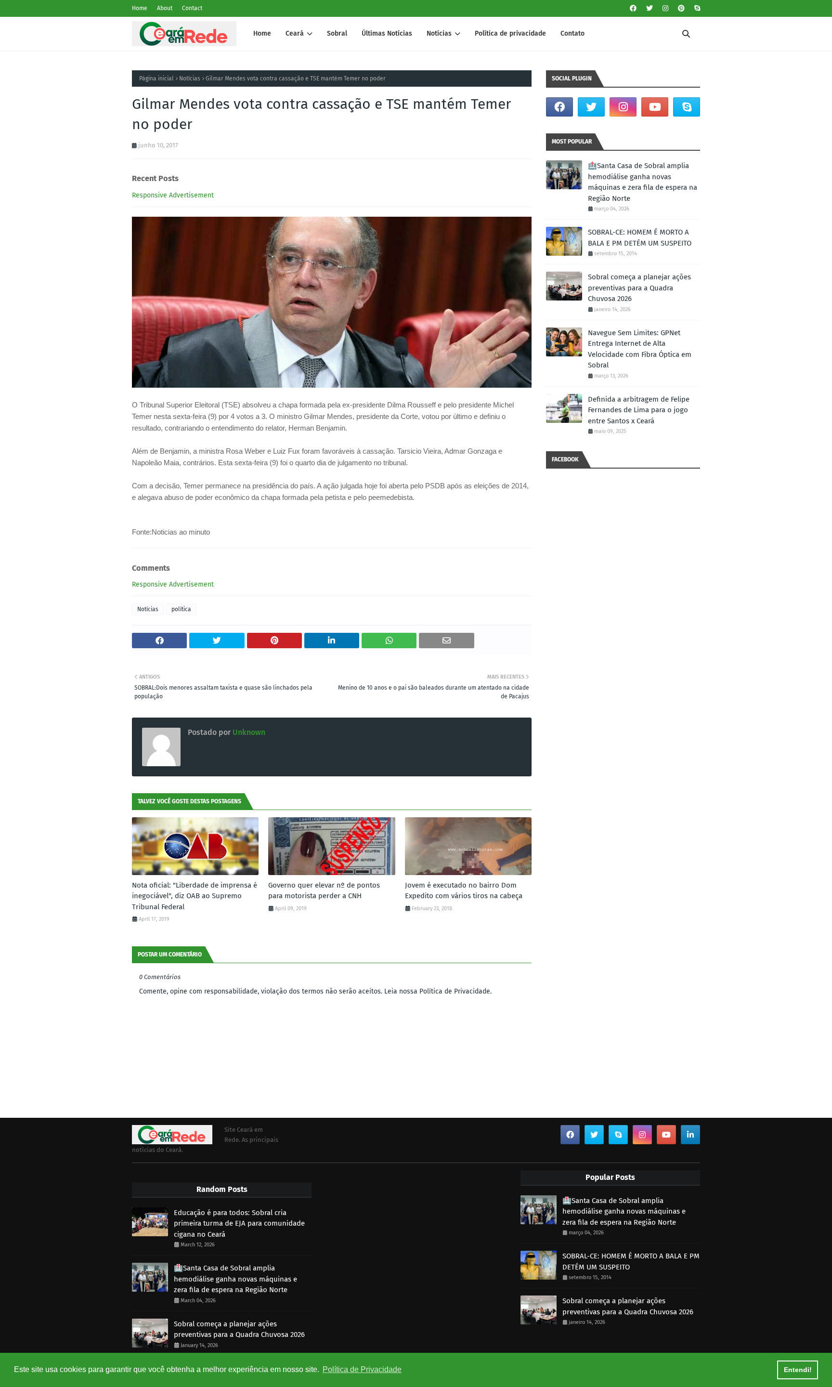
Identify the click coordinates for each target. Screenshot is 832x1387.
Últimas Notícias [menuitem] (387, 33)
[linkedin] (690, 1134)
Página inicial (156, 78)
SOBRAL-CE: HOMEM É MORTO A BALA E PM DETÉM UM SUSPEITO (639, 238)
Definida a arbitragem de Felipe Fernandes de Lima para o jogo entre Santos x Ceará (638, 410)
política (181, 609)
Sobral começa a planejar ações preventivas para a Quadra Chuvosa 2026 (639, 288)
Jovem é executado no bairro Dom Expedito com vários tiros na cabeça (463, 891)
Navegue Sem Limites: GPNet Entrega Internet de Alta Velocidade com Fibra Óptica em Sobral (639, 349)
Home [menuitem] (262, 33)
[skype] (696, 8)
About (164, 8)
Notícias (189, 78)
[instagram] (665, 8)
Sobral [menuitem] (337, 33)
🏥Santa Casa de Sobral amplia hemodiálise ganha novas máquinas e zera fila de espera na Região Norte (642, 182)
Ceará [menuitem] (295, 33)
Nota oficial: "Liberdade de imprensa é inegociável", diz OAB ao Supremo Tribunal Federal (194, 896)
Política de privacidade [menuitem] (510, 33)
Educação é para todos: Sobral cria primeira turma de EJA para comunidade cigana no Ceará (239, 1223)
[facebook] (633, 8)
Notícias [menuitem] (439, 33)
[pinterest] (681, 8)
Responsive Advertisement (173, 195)
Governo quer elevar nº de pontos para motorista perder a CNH (324, 891)
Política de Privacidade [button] (362, 1369)
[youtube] (654, 107)
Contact (192, 8)
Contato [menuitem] (572, 33)
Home (139, 8)
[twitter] (649, 8)
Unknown (248, 732)
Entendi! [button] (798, 1370)
